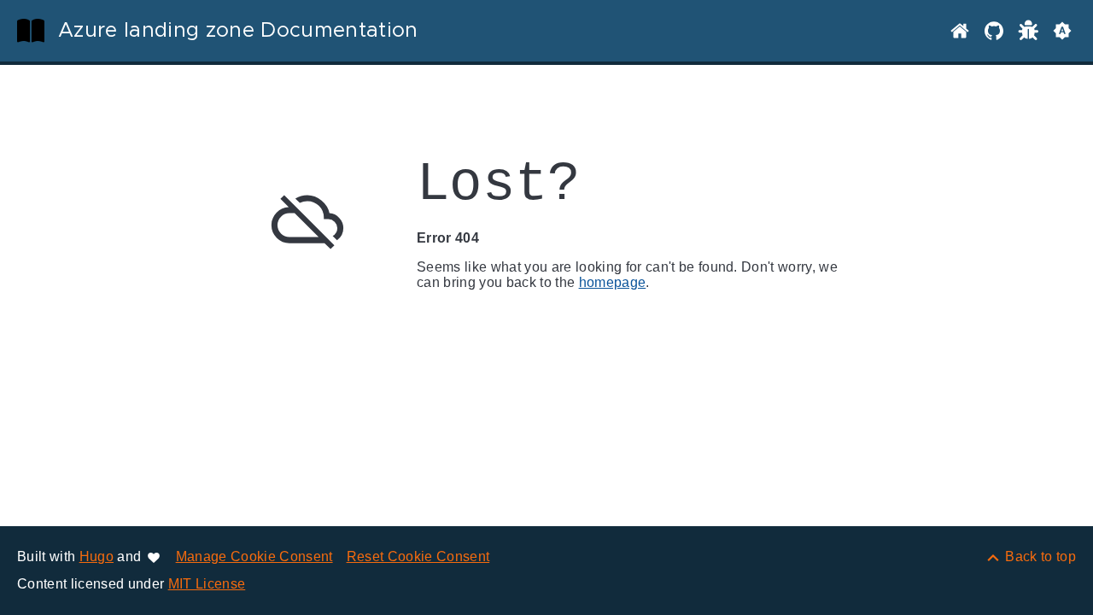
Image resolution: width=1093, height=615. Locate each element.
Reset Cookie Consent (418, 556)
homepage (612, 282)
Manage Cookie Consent (254, 556)
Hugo (96, 556)
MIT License (207, 584)
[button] (1062, 30)
